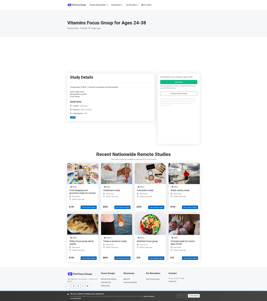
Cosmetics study (145, 190)
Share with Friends (179, 94)
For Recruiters (131, 5)
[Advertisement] (133, 52)
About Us (127, 279)
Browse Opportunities (98, 5)
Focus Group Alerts (130, 282)
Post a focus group (152, 279)
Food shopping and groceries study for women (82, 192)
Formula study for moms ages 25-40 (183, 243)
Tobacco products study (115, 241)
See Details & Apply (88, 207)
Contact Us (172, 281)
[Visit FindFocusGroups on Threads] (78, 286)
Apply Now (179, 82)
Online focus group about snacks (81, 243)
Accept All (194, 296)
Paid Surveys (116, 5)
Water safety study (180, 190)
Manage (183, 296)
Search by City (106, 282)
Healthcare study (111, 190)
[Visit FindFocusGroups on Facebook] (69, 286)
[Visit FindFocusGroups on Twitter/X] (73, 286)
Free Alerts (147, 5)
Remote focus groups (108, 279)
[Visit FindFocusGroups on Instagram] (82, 286)
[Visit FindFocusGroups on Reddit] (87, 286)
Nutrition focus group (147, 241)
